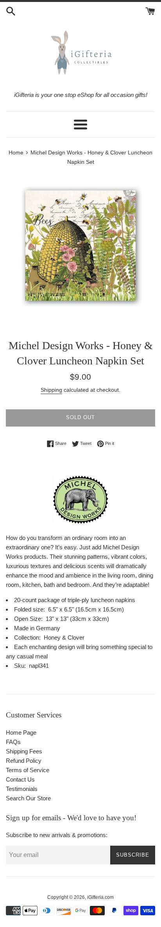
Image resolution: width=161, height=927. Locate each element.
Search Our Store (28, 798)
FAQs (13, 742)
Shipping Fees (24, 751)
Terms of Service (27, 770)
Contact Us (20, 779)
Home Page (21, 732)
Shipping (51, 390)
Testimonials (22, 788)
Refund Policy (23, 760)
